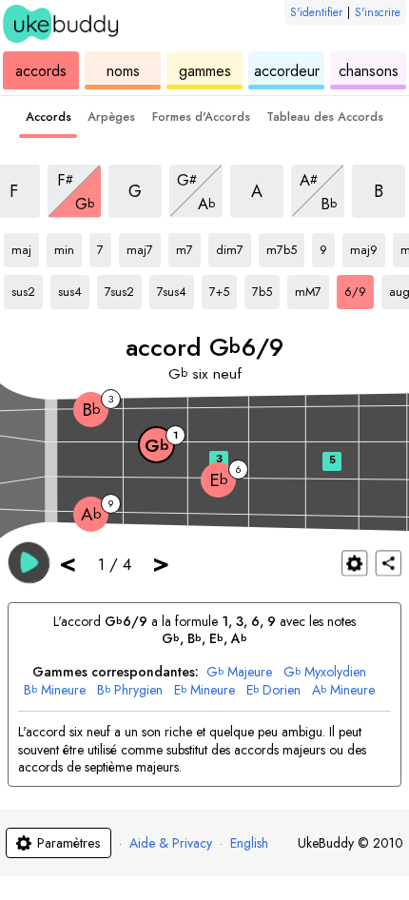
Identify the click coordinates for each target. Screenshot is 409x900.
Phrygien (130, 690)
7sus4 (175, 288)
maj (25, 246)
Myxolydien (324, 672)
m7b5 (285, 246)
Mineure (55, 690)
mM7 (312, 288)
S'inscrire (377, 12)
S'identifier (316, 12)
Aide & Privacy (170, 842)
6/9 (359, 288)
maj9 (367, 246)
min (68, 246)
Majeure (239, 672)
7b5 (266, 288)
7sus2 (123, 288)
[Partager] (388, 563)
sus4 (73, 288)
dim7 (233, 246)
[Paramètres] (354, 563)
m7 (188, 246)
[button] (29, 561)
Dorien (273, 690)
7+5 (223, 288)
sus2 (27, 288)
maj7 (144, 246)
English (249, 842)
